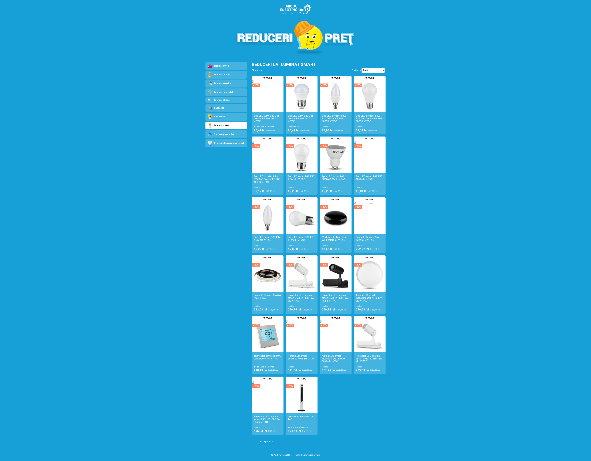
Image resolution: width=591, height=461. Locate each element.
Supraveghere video (224, 134)
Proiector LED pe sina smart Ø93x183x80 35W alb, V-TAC (369, 359)
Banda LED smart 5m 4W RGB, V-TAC (267, 296)
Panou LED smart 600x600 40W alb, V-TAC (301, 357)
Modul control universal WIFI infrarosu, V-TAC (334, 238)
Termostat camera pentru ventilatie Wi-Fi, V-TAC (267, 357)
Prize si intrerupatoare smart (229, 143)
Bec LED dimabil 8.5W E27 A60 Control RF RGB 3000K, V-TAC (369, 118)
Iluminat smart (221, 125)
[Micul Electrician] (295, 9)
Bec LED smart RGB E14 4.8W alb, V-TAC (267, 238)
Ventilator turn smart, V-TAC (300, 418)
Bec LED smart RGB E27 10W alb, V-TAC (369, 178)
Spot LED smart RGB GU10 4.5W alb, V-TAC (334, 178)
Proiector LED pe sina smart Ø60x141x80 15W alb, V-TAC (301, 298)
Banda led (219, 108)
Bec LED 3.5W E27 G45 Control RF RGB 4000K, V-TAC (266, 118)
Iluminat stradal (222, 100)
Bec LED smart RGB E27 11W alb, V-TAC (301, 238)
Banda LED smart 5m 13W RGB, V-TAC (367, 238)
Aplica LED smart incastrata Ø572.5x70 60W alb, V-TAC (333, 359)
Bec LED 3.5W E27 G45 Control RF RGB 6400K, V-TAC (300, 118)
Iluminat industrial (223, 92)
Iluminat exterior (222, 83)
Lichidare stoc (221, 66)
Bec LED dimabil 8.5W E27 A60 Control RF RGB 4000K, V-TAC (267, 179)
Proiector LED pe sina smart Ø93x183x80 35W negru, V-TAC (267, 419)
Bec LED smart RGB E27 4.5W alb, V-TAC (301, 178)
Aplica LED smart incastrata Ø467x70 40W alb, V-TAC (369, 298)
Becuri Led (219, 116)
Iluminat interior (222, 74)
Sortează (356, 70)
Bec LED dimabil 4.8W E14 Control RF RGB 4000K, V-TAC (334, 118)
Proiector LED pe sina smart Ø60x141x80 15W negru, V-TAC (335, 298)
